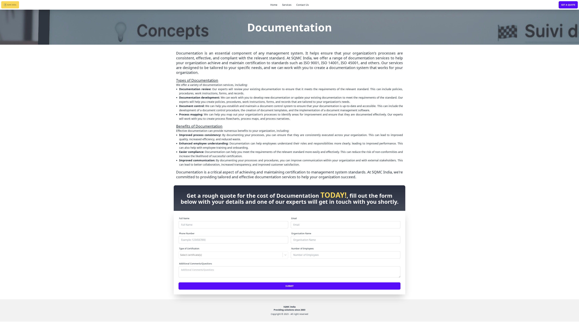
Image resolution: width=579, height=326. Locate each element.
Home (273, 4)
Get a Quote (568, 4)
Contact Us (302, 4)
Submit (289, 285)
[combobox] (180, 255)
